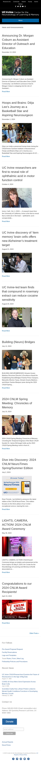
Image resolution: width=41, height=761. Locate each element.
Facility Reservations (9, 652)
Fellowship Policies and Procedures (14, 661)
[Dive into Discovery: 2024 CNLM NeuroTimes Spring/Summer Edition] (17, 485)
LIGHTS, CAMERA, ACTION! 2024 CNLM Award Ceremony (16, 524)
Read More (6, 91)
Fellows (20, 4)
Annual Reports (7, 742)
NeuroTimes (6, 745)
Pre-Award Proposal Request (12, 649)
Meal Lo (20, 658)
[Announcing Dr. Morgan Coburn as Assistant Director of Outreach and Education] (17, 65)
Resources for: (7, 1)
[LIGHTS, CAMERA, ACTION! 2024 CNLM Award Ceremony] (17, 546)
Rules (9, 658)
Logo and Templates (9, 655)
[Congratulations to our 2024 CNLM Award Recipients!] (17, 609)
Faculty (30, 1)
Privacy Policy (23, 754)
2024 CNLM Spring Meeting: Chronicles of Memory (17, 403)
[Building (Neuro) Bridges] (17, 359)
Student (24, 1)
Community (16, 1)
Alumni (36, 1)
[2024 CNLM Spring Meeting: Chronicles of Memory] (17, 425)
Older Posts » (34, 633)
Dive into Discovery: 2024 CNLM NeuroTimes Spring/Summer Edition (19, 464)
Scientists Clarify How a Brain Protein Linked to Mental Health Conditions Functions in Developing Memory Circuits (20, 691)
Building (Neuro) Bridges (18, 342)
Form (14, 658)
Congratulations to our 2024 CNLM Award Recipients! (17, 587)
